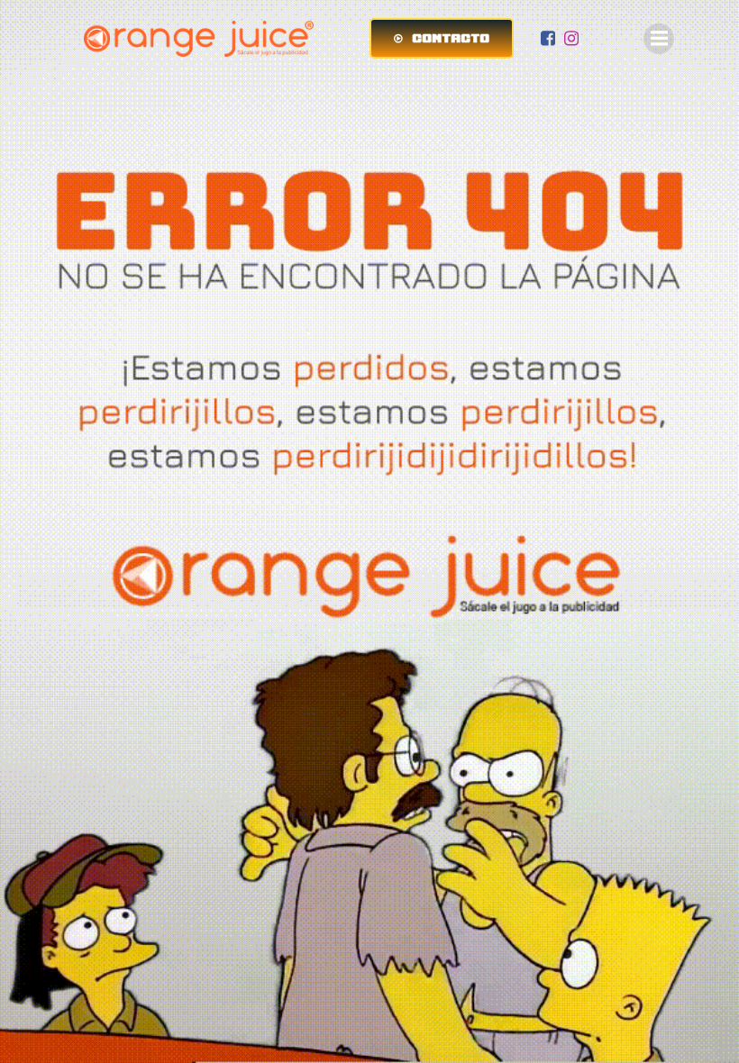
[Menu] (658, 38)
